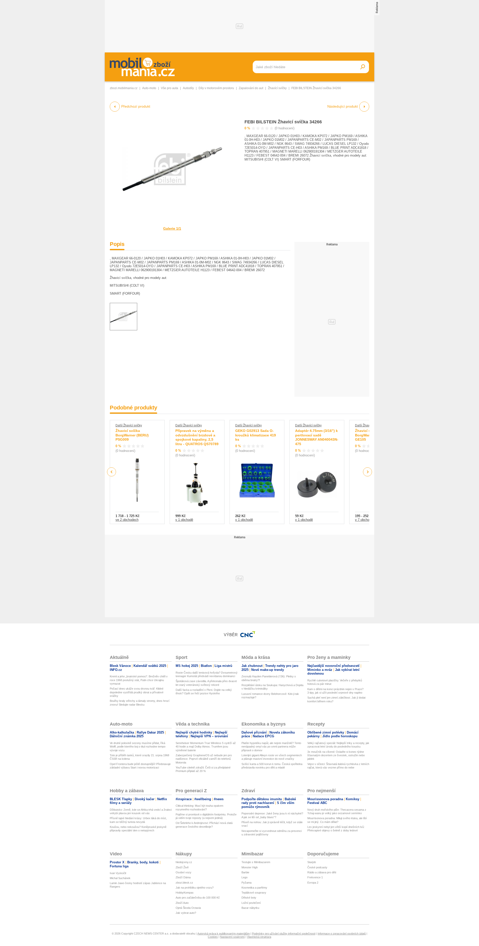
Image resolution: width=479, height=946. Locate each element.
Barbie (245, 872)
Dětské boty (248, 897)
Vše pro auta (169, 88)
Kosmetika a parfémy (254, 887)
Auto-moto (149, 88)
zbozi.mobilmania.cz (123, 88)
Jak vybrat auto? (186, 912)
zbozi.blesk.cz (184, 882)
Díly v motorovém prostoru (216, 88)
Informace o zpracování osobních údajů (342, 933)
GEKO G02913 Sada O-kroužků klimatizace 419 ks (255, 435)
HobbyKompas (185, 892)
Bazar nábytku (250, 907)
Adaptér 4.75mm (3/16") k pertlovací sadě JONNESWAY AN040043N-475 (316, 437)
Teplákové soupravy (253, 892)
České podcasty (317, 867)
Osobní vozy (183, 872)
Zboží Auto (182, 902)
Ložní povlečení (251, 902)
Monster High (249, 867)
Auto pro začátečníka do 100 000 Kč (198, 897)
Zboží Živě (182, 867)
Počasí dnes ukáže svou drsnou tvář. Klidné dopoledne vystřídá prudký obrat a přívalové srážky (136, 692)
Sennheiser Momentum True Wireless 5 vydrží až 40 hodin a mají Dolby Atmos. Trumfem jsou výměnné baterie (206, 747)
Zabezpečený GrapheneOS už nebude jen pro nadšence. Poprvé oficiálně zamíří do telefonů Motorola (204, 759)
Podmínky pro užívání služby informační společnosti (283, 933)
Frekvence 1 (315, 877)
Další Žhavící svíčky (129, 425)
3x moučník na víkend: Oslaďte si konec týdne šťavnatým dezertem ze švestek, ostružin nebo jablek (336, 755)
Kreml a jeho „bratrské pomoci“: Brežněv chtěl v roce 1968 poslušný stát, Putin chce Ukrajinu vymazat (139, 680)
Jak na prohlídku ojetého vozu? (195, 887)
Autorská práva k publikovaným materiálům (223, 933)
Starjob (311, 862)
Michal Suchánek (120, 878)
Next (367, 472)
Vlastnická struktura (259, 936)
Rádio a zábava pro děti (321, 872)
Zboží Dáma (183, 877)
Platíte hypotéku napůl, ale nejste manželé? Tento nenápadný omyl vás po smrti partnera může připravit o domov (271, 747)
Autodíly (188, 88)
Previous (111, 472)
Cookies (213, 936)
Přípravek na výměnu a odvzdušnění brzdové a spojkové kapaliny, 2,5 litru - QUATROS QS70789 (197, 437)
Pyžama (246, 882)
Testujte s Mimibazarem (255, 862)
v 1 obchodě (184, 520)
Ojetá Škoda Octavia (188, 907)
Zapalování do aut (251, 88)
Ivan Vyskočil (118, 873)
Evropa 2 (312, 882)
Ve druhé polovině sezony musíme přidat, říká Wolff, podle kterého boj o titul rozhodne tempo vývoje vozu (137, 747)
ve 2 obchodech (127, 520)
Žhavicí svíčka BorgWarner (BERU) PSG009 (132, 435)
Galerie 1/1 (172, 228)
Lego (244, 877)
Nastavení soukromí (232, 936)
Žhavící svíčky (277, 88)
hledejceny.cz (184, 862)
